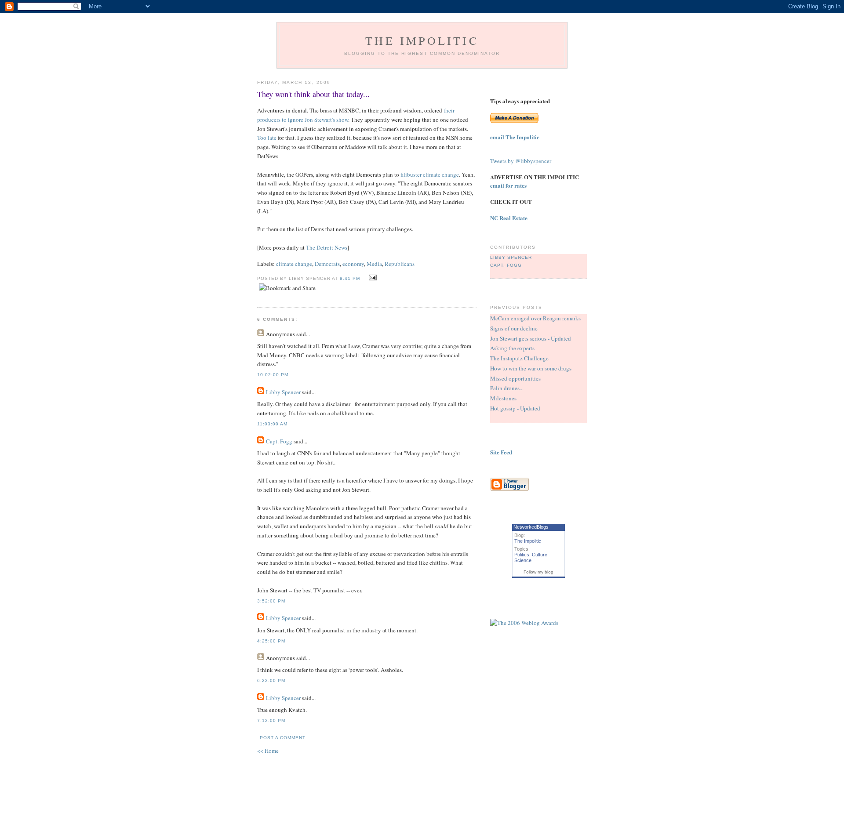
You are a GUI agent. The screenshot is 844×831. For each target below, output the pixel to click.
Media (374, 264)
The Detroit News (326, 247)
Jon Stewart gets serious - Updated (530, 338)
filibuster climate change (429, 174)
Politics (521, 554)
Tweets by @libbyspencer (520, 161)
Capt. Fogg (279, 441)
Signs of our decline (514, 328)
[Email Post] (371, 278)
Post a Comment (283, 737)
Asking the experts (512, 348)
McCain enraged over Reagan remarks (535, 318)
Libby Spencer (283, 392)
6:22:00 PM (271, 680)
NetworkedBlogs (531, 527)
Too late (266, 138)
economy (353, 264)
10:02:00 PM (272, 374)
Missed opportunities (515, 378)
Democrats (327, 264)
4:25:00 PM (271, 641)
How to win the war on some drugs (530, 368)
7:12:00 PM (271, 720)
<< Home (268, 751)
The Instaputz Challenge (519, 358)
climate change (294, 264)
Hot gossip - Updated (515, 408)
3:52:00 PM (271, 601)
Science (522, 560)
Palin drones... (507, 388)
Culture (539, 554)
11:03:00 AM (272, 423)
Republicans (400, 264)
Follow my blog (538, 572)
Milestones (503, 398)
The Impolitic (422, 40)
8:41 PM (350, 278)
